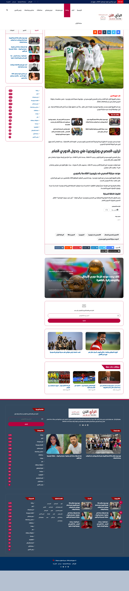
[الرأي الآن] (109, 16)
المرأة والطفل (39, 468)
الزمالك (48, 514)
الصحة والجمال (34, 130)
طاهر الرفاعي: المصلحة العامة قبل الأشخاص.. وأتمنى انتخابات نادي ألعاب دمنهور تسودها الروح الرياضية (60, 131)
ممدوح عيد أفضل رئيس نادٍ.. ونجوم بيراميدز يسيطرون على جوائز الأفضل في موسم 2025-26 (59, 122)
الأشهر (24, 30)
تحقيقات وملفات (34, 120)
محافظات (39, 10)
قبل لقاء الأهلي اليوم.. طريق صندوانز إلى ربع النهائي (59, 386)
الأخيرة (36, 30)
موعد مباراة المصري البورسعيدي (108, 239)
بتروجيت (81, 234)
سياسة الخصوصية (22, 2)
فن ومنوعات (59, 10)
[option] (84, 278)
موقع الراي (60, 521)
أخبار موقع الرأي (59, 507)
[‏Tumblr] (104, 32)
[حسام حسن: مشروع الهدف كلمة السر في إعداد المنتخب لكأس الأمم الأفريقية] (109, 377)
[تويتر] (114, 32)
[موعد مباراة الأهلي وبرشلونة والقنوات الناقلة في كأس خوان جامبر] (114, 131)
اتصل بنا (8, 2)
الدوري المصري (59, 510)
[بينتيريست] (100, 32)
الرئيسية (79, 10)
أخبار (73, 10)
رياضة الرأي (60, 234)
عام (37, 117)
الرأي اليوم (60, 514)
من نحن (14, 2)
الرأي (52, 510)
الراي (54, 514)
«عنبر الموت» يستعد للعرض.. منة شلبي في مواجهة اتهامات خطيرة (18, 57)
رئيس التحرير (18, 10)
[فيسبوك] (118, 32)
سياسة (36, 124)
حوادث (36, 114)
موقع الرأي (41, 517)
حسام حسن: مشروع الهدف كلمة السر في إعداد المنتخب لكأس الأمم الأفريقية (110, 386)
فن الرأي (53, 517)
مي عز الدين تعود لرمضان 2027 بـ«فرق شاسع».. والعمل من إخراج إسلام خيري (92, 1)
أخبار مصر (49, 504)
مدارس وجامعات (29, 10)
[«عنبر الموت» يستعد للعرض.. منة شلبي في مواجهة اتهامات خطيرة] (34, 58)
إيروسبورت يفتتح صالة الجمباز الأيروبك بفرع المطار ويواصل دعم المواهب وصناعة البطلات (18, 40)
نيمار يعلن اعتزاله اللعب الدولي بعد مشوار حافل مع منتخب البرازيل (101, 278)
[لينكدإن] (109, 32)
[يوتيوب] (82, 425)
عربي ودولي (49, 10)
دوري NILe (71, 234)
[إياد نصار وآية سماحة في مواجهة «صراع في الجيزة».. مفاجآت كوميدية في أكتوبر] (34, 49)
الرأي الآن (30, 2)
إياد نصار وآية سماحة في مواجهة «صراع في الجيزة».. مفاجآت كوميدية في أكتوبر (18, 49)
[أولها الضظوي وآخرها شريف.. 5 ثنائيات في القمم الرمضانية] (84, 377)
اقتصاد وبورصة (34, 100)
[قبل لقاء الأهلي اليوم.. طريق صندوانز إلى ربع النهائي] (59, 377)
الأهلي (44, 507)
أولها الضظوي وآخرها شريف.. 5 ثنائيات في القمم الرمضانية (84, 386)
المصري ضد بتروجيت (94, 234)
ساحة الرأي (78, 23)
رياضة (67, 10)
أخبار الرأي (56, 504)
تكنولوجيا (36, 127)
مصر (47, 517)
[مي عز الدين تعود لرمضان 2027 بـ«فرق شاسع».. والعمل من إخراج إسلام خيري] (34, 76)
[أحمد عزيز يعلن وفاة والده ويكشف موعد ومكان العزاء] (34, 67)
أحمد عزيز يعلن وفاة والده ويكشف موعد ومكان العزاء (18, 66)
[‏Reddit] (95, 32)
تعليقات (12, 30)
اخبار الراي (51, 507)
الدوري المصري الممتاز (111, 234)
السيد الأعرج (41, 514)
